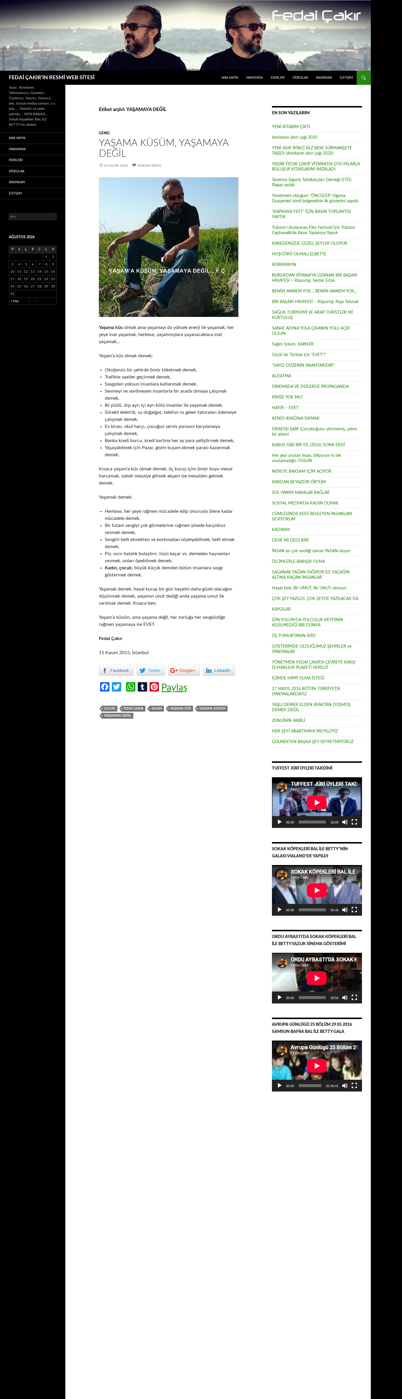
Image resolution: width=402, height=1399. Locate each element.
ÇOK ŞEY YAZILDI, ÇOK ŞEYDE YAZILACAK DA (315, 599)
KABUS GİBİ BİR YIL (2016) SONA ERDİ (308, 445)
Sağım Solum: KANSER (293, 344)
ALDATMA (281, 376)
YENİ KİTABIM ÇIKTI (291, 127)
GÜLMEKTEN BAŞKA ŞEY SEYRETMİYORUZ (312, 742)
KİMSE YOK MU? (287, 397)
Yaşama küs (180, 708)
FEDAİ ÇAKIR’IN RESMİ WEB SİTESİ (51, 77)
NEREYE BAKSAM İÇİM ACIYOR (301, 471)
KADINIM (281, 530)
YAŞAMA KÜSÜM (212, 708)
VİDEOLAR (300, 77)
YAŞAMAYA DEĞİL (117, 715)
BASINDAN (324, 77)
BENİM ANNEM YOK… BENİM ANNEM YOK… (314, 291)
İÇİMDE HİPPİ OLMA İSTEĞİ (298, 678)
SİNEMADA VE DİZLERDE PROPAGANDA (310, 387)
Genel (104, 133)
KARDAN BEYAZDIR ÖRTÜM (299, 482)
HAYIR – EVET (285, 408)
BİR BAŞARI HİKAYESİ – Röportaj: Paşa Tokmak (315, 302)
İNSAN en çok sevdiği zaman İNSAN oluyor (311, 551)
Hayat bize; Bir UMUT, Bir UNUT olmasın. (309, 588)
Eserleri (278, 77)
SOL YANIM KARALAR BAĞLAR (301, 493)
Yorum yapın (149, 165)
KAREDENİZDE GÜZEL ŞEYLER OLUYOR (309, 244)
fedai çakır (133, 708)
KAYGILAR (281, 609)
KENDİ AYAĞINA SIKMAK (296, 418)
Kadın (157, 708)
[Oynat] (280, 822)
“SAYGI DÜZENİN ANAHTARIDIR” (303, 365)
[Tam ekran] (354, 822)
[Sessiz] (345, 822)
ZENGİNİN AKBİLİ (288, 721)
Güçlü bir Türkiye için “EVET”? (298, 355)
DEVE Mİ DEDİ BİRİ (290, 540)
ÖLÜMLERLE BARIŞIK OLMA (298, 562)
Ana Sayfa (230, 77)
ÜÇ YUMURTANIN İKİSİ (293, 636)
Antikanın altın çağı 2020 (294, 137)
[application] (317, 802)
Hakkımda (254, 77)
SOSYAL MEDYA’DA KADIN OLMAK (305, 503)
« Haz (15, 301)
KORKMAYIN (284, 265)
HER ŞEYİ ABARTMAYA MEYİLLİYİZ (305, 731)
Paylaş (174, 687)
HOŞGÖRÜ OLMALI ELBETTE (299, 254)
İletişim (346, 77)
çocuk (109, 708)
